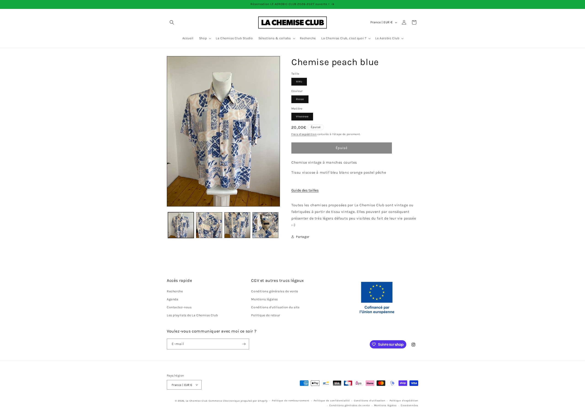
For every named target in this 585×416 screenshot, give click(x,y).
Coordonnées (409, 405)
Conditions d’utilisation (369, 400)
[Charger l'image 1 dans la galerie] (181, 225)
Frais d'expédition (304, 134)
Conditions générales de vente (274, 291)
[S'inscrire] (244, 344)
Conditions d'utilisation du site (275, 307)
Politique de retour (265, 315)
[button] (172, 22)
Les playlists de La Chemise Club (192, 315)
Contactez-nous (179, 307)
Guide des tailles (305, 190)
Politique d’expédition (404, 400)
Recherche (175, 291)
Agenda (172, 299)
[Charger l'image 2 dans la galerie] (209, 225)
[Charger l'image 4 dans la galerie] (265, 225)
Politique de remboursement (290, 400)
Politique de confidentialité (332, 400)
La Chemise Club (197, 400)
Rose (302, 100)
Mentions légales (264, 299)
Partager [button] (302, 237)
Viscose (304, 117)
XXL (301, 82)
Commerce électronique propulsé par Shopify (238, 400)
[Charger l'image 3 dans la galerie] (237, 225)
